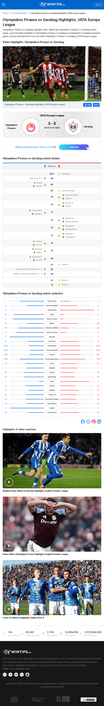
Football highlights (20, 13)
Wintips (6, 13)
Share (96, 105)
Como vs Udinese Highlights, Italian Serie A (23, 618)
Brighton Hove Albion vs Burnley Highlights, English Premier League (35, 491)
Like (89, 105)
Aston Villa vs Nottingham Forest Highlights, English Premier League (35, 554)
